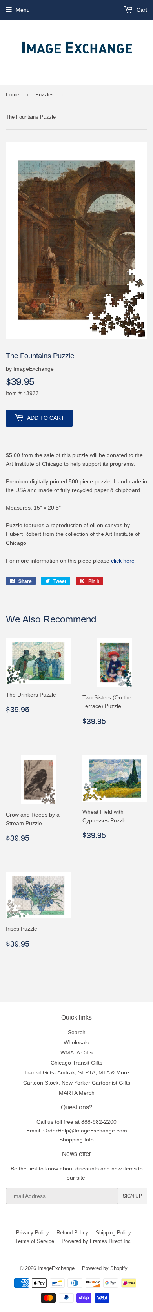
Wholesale (76, 1042)
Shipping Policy (113, 1232)
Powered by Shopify (105, 1268)
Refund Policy (72, 1232)
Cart (141, 10)
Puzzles (44, 94)
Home (12, 94)
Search (77, 1032)
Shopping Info (76, 1139)
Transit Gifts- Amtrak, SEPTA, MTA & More (76, 1072)
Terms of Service (34, 1241)
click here (123, 560)
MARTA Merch (77, 1093)
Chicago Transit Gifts (76, 1063)
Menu (23, 10)
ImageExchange (56, 1268)
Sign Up (132, 1196)
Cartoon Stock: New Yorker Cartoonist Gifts (76, 1083)
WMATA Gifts (76, 1052)
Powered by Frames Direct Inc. (97, 1241)
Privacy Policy (32, 1232)
